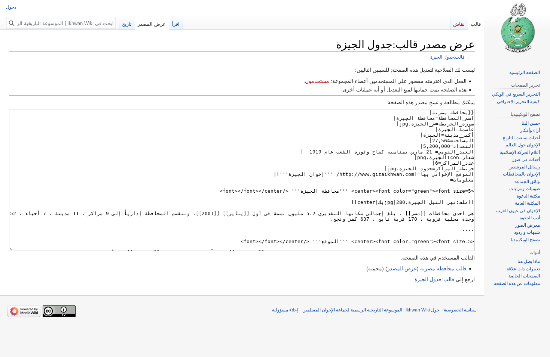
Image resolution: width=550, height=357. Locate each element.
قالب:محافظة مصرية (443, 268)
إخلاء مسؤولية (285, 310)
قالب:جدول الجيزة (447, 57)
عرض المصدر (402, 268)
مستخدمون (317, 81)
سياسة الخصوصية (460, 310)
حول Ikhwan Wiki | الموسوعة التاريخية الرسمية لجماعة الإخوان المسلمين (370, 310)
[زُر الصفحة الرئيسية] (517, 30)
